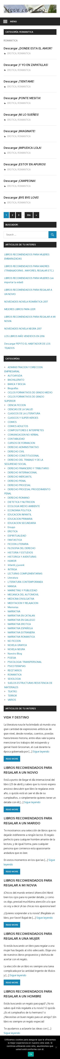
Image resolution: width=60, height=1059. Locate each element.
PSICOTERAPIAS (17, 666)
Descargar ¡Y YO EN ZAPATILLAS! (26, 65)
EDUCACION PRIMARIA (20, 518)
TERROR (12, 695)
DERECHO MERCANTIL (20, 476)
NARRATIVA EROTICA (19, 624)
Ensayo (11, 527)
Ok (30, 1054)
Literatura (13, 577)
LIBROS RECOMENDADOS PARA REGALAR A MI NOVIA (30, 318)
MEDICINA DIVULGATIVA (21, 598)
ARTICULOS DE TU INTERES (20, 708)
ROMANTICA (24, 53)
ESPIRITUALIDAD (17, 535)
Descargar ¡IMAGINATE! (19, 131)
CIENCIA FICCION (17, 405)
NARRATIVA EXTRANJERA (21, 632)
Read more (12, 758)
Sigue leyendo (41, 751)
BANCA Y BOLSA (17, 384)
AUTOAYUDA (15, 375)
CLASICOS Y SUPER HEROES (23, 417)
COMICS (12, 421)
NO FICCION (14, 640)
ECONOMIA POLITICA (19, 510)
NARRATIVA (14, 611)
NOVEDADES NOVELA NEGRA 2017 (23, 328)
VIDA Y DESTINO (16, 717)
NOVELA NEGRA (16, 649)
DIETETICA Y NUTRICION (21, 502)
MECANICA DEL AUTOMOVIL (23, 594)
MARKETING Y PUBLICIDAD (22, 590)
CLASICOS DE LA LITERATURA (24, 413)
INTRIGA (12, 569)
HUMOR (12, 560)
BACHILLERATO (16, 379)
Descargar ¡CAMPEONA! (20, 181)
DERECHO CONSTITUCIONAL (23, 455)
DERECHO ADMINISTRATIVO (23, 447)
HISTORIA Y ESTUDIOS (20, 552)
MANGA (12, 586)
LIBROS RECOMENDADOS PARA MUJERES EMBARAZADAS (26, 256)
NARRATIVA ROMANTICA (21, 636)
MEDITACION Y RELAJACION (23, 603)
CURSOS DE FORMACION (21, 442)
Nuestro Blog (15, 653)
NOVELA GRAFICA (17, 645)
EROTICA (11, 53)
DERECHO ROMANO (19, 497)
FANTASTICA (15, 539)
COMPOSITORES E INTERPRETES (26, 430)
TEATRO (12, 691)
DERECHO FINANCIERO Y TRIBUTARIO (28, 468)
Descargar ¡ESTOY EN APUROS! (25, 164)
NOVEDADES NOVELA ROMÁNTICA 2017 (26, 301)
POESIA (12, 657)
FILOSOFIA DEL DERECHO (21, 548)
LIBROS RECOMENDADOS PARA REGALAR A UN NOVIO (28, 291)
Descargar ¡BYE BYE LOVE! (21, 197)
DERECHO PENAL (17, 480)
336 (29, 215)
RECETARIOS (15, 670)
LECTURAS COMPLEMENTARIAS (25, 573)
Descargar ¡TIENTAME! (19, 81)
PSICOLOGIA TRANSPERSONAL (25, 661)
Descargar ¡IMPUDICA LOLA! (22, 147)
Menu (13, 21)
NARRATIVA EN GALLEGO (21, 619)
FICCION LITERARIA (18, 544)
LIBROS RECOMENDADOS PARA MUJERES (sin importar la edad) (29, 280)
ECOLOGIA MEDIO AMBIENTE (24, 506)
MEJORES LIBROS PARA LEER (19, 309)
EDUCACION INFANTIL (20, 514)
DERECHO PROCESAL (19, 485)
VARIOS (12, 699)
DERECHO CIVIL (16, 451)
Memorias (13, 607)
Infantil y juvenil (16, 565)
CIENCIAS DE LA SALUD (20, 409)
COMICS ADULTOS (18, 426)
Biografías (13, 388)
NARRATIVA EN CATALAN (21, 615)
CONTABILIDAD (16, 438)
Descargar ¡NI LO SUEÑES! (21, 114)
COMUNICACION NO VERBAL (23, 434)
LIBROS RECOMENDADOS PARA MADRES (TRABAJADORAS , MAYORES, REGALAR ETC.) (29, 268)
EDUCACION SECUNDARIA (22, 523)
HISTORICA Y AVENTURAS (22, 556)
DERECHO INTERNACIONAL (22, 472)
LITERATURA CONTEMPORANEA (25, 581)
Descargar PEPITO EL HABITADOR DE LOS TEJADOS (27, 345)
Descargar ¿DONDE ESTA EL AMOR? (28, 48)
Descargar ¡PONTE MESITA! (22, 98)
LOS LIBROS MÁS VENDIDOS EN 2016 (24, 336)
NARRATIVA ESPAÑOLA (20, 628)
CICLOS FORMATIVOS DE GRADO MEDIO (30, 392)
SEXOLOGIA (14, 678)
